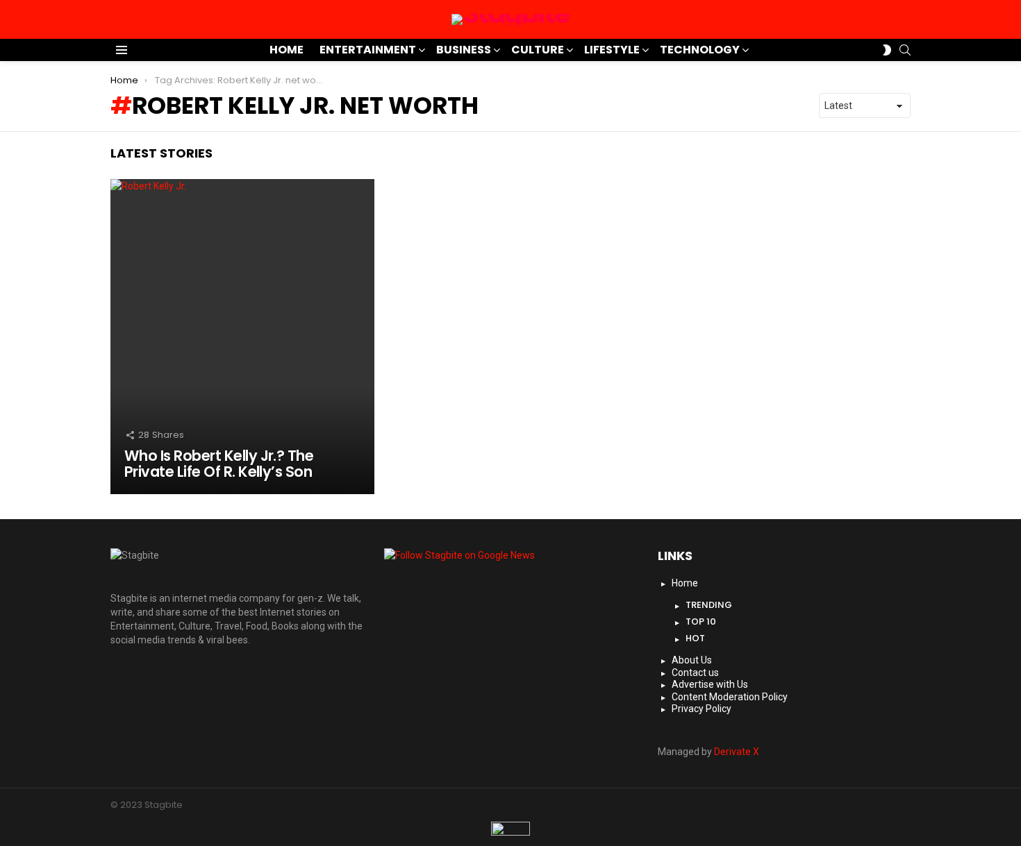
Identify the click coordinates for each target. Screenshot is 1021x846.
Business (463, 50)
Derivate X (736, 751)
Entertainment (367, 50)
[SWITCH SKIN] (887, 50)
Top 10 (701, 621)
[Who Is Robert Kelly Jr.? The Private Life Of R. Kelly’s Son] (242, 336)
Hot (695, 638)
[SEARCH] (905, 50)
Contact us (695, 672)
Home (286, 50)
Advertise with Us (710, 684)
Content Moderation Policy (730, 696)
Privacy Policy (701, 708)
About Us (692, 660)
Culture (537, 50)
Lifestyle (612, 50)
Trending (709, 604)
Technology (700, 50)
